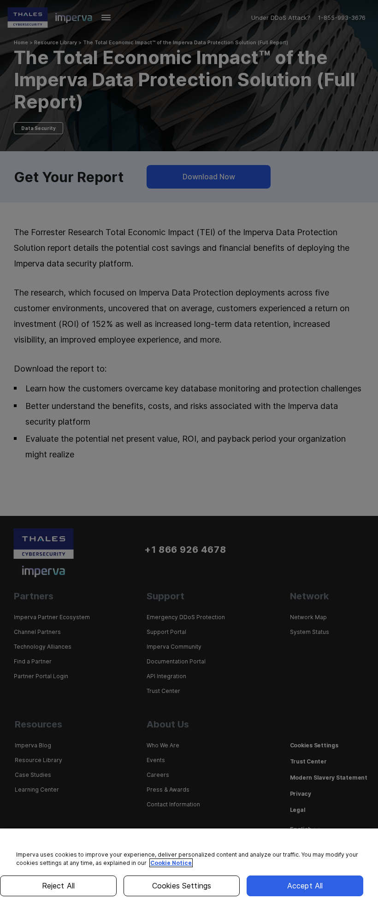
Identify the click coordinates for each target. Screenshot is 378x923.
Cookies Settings (182, 885)
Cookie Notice (171, 862)
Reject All (58, 885)
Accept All (305, 885)
